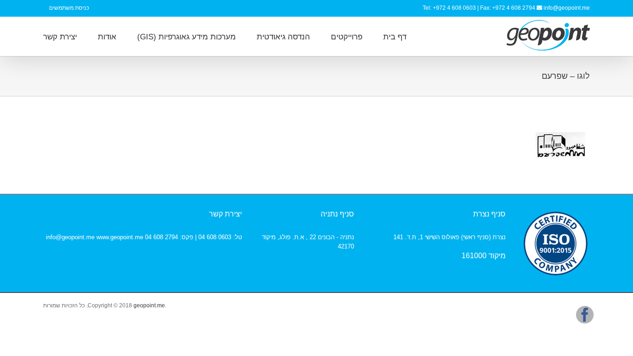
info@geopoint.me (567, 8)
